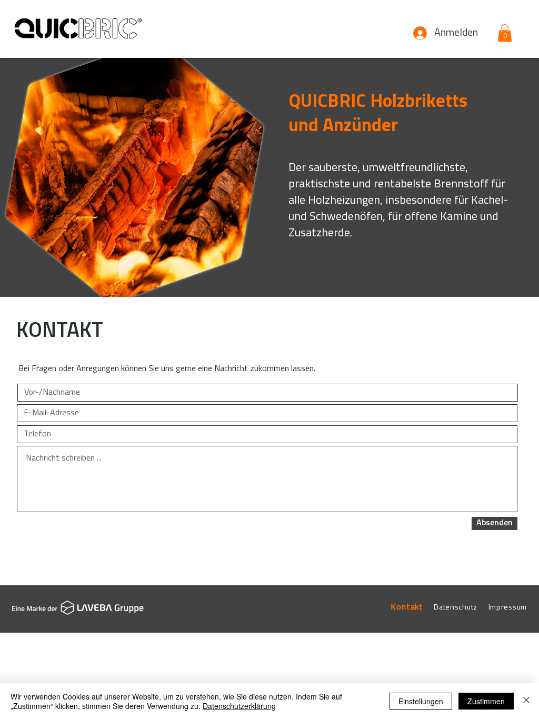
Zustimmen (486, 701)
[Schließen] (526, 701)
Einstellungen (420, 701)
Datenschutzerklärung (239, 706)
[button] (504, 33)
